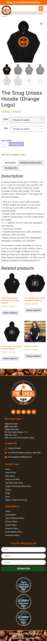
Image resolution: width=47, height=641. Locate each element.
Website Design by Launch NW (23, 638)
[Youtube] (23, 412)
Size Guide (6, 140)
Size (6, 128)
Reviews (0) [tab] (11, 168)
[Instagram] (18, 412)
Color (5, 119)
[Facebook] (13, 412)
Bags (23, 154)
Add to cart (16, 144)
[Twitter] (28, 412)
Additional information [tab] (31, 162)
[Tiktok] (34, 412)
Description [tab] (10, 162)
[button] (41, 8)
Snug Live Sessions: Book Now (23, 2)
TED (25, 432)
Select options (10, 312)
